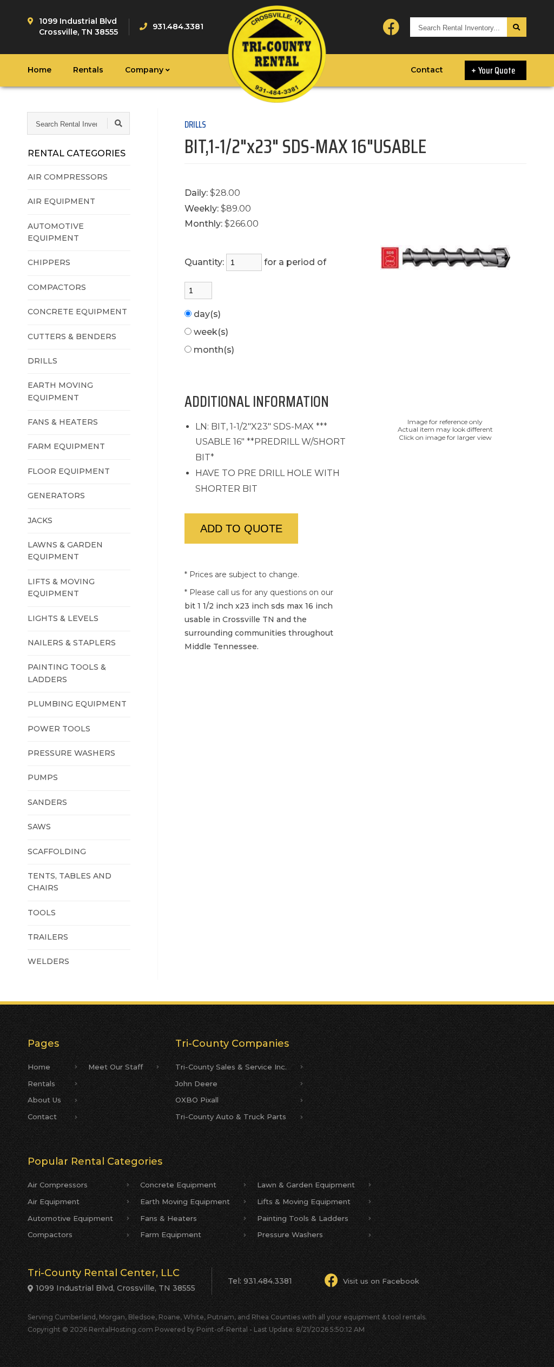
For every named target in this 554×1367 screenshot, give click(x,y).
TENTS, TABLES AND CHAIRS (69, 882)
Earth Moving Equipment (185, 1201)
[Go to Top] (533, 1347)
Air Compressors (58, 1184)
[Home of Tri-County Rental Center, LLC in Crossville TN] (277, 54)
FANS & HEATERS (63, 422)
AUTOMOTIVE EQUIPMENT (56, 232)
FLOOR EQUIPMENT (69, 471)
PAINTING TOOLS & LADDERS (67, 673)
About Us (44, 1099)
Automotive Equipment (70, 1218)
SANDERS (47, 802)
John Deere (196, 1083)
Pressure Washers (290, 1234)
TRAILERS (48, 937)
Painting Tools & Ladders (302, 1218)
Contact (427, 70)
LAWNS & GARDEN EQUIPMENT (65, 551)
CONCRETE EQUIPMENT (77, 311)
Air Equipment (54, 1201)
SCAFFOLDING (57, 851)
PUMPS (43, 777)
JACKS (40, 520)
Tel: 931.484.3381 (260, 1281)
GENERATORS (56, 495)
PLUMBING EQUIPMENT (77, 704)
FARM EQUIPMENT (66, 446)
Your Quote (497, 70)
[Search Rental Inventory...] (516, 27)
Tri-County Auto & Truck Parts (230, 1116)
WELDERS (48, 961)
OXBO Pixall (197, 1099)
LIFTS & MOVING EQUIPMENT (61, 587)
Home (39, 70)
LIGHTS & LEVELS (63, 618)
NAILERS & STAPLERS (72, 643)
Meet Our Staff (115, 1066)
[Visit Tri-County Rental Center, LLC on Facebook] (391, 27)
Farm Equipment (170, 1234)
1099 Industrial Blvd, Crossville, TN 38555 (115, 1288)
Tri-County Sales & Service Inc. (231, 1066)
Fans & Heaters (168, 1218)
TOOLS (42, 912)
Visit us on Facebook (381, 1281)
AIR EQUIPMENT (61, 201)
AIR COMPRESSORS (68, 177)
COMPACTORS (57, 287)
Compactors (50, 1234)
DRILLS (42, 361)
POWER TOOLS (59, 729)
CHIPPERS (49, 262)
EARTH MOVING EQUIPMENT (60, 391)
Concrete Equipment (178, 1184)
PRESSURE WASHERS (71, 753)
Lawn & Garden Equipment (306, 1184)
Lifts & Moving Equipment (304, 1201)
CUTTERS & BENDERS (72, 336)
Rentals (88, 70)
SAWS (39, 826)
